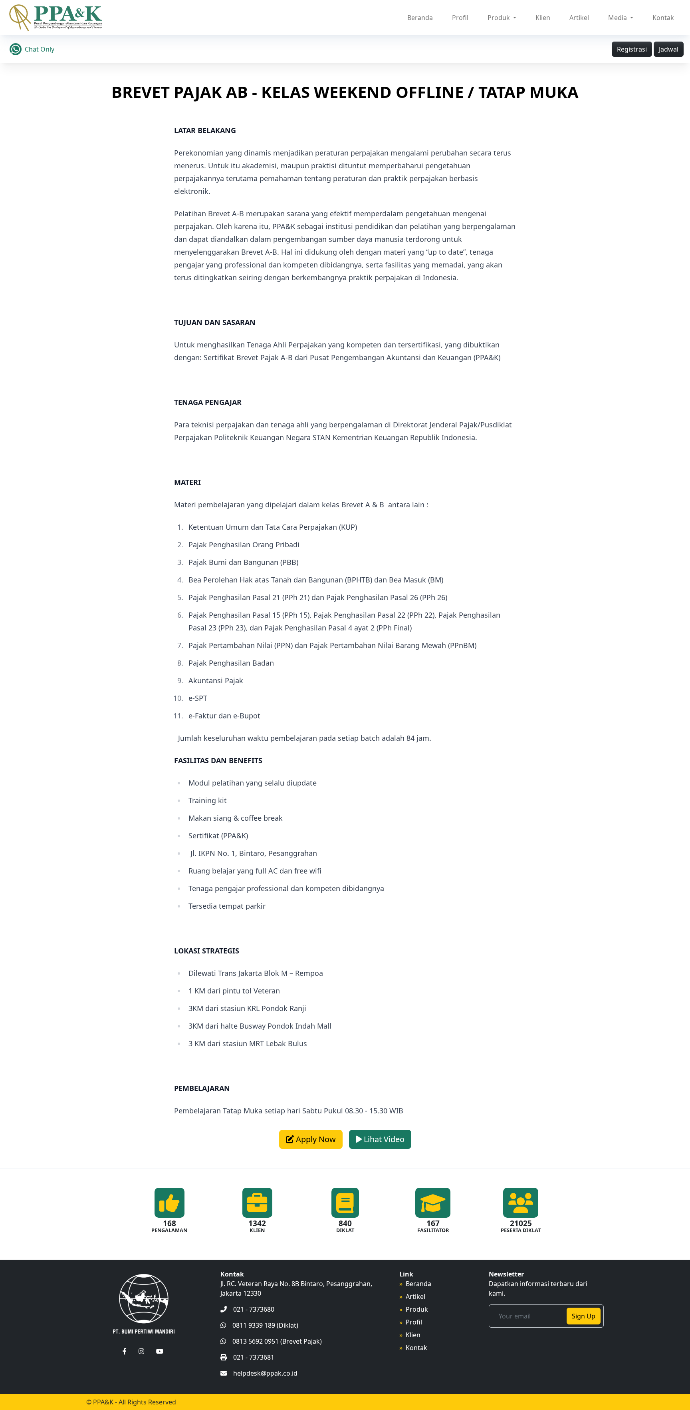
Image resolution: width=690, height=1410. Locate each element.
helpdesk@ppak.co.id (265, 1373)
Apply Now (315, 1139)
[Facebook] (124, 1351)
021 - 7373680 (253, 1309)
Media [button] (618, 17)
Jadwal (668, 49)
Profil (460, 17)
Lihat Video (383, 1139)
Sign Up (583, 1316)
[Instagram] (141, 1351)
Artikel (579, 17)
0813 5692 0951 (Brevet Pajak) (277, 1341)
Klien (542, 17)
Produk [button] (500, 17)
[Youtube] (160, 1351)
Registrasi (632, 49)
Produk (417, 1309)
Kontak (663, 17)
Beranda (420, 17)
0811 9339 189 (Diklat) (265, 1325)
